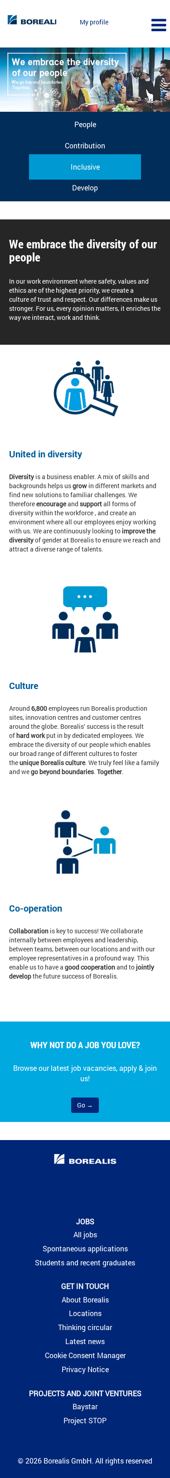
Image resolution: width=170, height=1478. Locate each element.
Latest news (85, 1341)
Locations (85, 1313)
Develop (85, 187)
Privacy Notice (85, 1369)
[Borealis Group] (85, 1160)
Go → (85, 1105)
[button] (141, 25)
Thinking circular (85, 1327)
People (85, 124)
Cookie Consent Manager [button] (85, 1355)
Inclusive (85, 166)
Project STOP (85, 1420)
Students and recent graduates (85, 1263)
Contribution (85, 145)
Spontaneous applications (85, 1249)
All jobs (85, 1235)
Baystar (85, 1406)
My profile (94, 22)
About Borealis (85, 1300)
